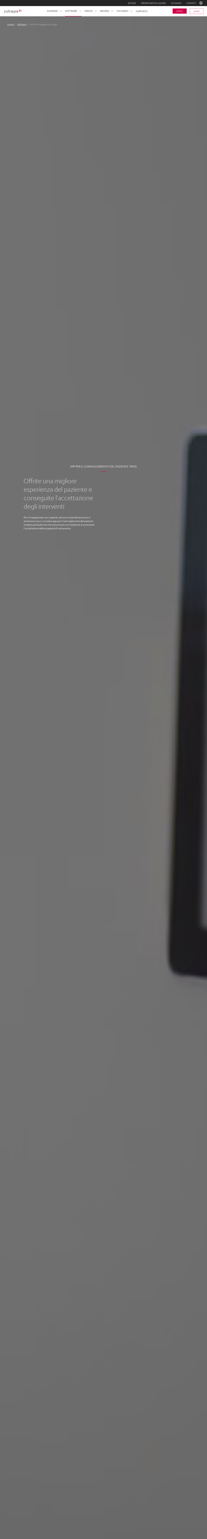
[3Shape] (13, 11)
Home (10, 24)
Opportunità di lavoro (153, 3)
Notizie (132, 3)
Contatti (191, 3)
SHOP (196, 11)
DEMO (179, 11)
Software (22, 24)
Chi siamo (176, 3)
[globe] (201, 3)
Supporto (142, 11)
